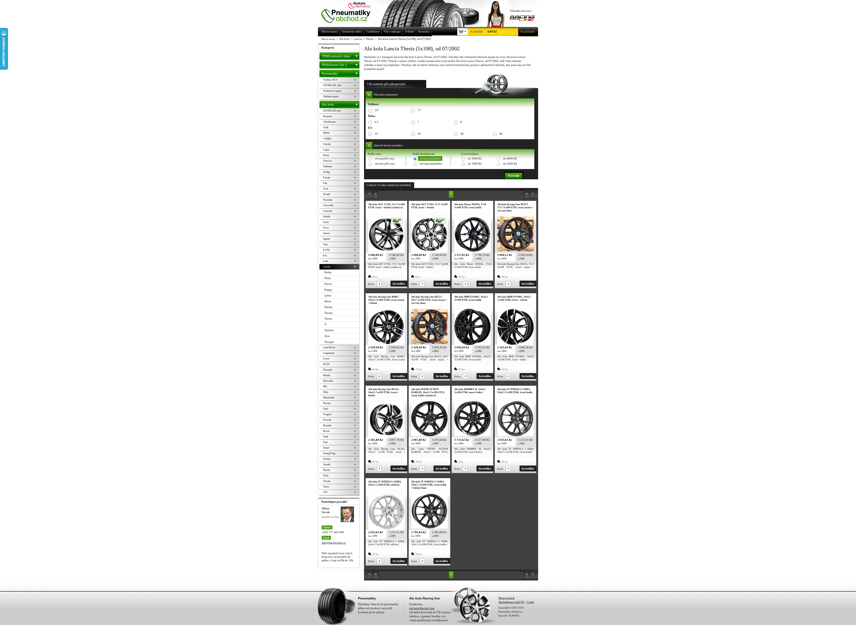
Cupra (326, 149)
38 (461, 133)
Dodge (326, 172)
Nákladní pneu (330, 96)
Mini (325, 392)
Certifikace (373, 31)
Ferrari (326, 177)
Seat (325, 442)
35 (376, 133)
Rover (326, 431)
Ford (325, 188)
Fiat (325, 183)
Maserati (327, 369)
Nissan (326, 403)
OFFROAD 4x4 (332, 110)
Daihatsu (327, 166)
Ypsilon (329, 330)
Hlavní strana (328, 39)
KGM (326, 249)
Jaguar (326, 238)
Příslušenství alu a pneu (334, 66)
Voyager (329, 341)
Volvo (326, 486)
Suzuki (326, 464)
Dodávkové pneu (332, 90)
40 (500, 133)
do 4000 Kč (510, 158)
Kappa (328, 289)
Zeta (327, 336)
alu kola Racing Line (422, 608)
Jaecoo (326, 233)
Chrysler (327, 210)
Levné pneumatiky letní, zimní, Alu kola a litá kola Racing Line (352, 13)
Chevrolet (328, 205)
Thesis (328, 318)
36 (419, 133)
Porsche (327, 419)
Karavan (327, 116)
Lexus (326, 358)
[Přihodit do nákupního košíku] (398, 284)
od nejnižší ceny (385, 158)
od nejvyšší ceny (385, 163)
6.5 (377, 122)
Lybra (327, 295)
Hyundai (327, 199)
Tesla (325, 475)
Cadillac (327, 138)
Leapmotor (328, 353)
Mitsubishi (328, 397)
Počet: (371, 284)
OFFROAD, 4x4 (332, 85)
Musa (327, 301)
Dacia (326, 155)
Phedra (328, 307)
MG (325, 386)
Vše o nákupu (392, 31)
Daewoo (327, 160)
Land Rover (329, 347)
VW (325, 492)
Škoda (326, 470)
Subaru (327, 458)
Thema (328, 313)
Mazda (326, 375)
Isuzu (326, 222)
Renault (327, 425)
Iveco (326, 227)
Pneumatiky (330, 73)
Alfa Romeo (329, 121)
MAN (326, 364)
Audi (325, 127)
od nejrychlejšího (430, 158)
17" (420, 110)
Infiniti (326, 216)
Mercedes (328, 380)
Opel (325, 408)
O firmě (409, 31)
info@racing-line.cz (334, 542)
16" (377, 110)
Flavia (328, 284)
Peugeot (327, 414)
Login (530, 602)
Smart (326, 447)
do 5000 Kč (510, 163)
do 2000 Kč (475, 158)
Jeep (325, 244)
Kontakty (424, 31)
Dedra (327, 272)
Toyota (326, 481)
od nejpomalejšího (431, 163)
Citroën (327, 144)
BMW (326, 133)
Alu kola (328, 104)
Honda (326, 194)
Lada (325, 261)
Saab (325, 436)
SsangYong (329, 453)
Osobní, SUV (330, 79)
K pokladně (528, 31)
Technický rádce (352, 31)
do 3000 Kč (475, 163)
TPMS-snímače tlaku (336, 56)
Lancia (326, 266)
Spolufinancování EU (511, 602)
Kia (325, 255)
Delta (327, 278)
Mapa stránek (506, 598)
